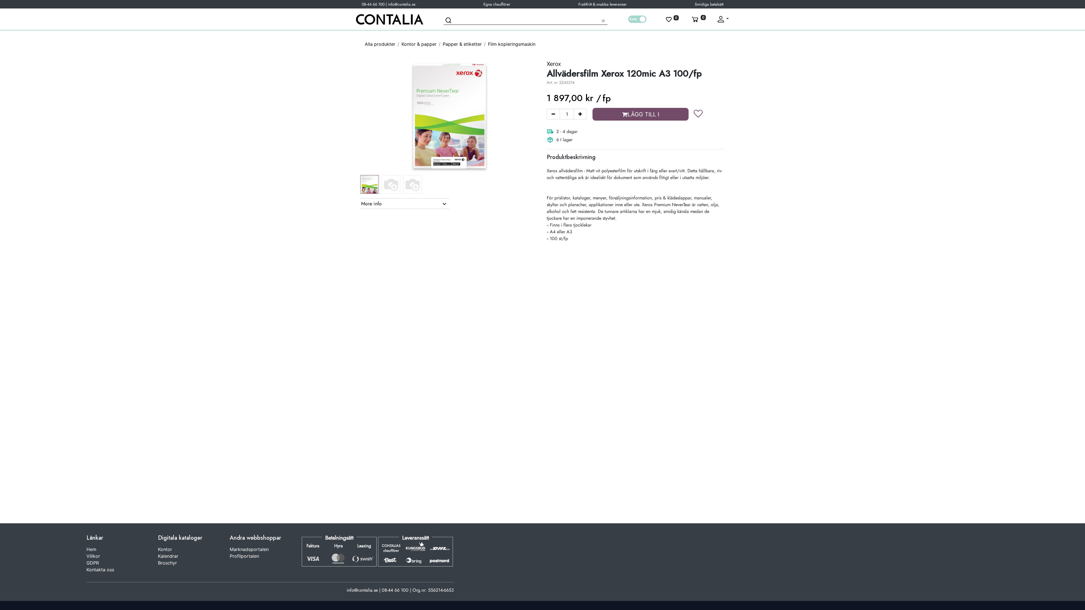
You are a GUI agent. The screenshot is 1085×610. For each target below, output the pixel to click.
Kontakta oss (100, 569)
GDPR (92, 563)
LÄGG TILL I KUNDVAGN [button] (642, 116)
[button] (373, 116)
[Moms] (637, 19)
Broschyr (167, 563)
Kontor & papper (419, 44)
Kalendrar (168, 556)
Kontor (165, 549)
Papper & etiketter (462, 44)
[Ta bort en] (553, 114)
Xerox (554, 63)
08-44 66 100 (373, 4)
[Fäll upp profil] (722, 19)
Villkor (93, 556)
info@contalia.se (401, 4)
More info (371, 203)
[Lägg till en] (580, 114)
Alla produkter (380, 44)
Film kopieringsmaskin (511, 44)
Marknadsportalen (249, 549)
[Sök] (449, 21)
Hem (91, 549)
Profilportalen (244, 556)
